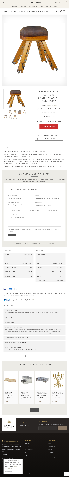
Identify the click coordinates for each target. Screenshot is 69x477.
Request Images (52, 210)
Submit (12, 235)
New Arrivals (15, 6)
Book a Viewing (34, 210)
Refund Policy (51, 455)
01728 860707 (23, 428)
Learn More (4, 454)
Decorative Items (52, 105)
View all (34, 410)
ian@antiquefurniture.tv (25, 425)
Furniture (22, 6)
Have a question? (50, 138)
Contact (55, 6)
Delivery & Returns (52, 446)
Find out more (37, 300)
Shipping (47, 6)
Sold (42, 6)
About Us (50, 443)
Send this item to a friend (36, 356)
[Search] (3, 2)
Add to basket (49, 126)
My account (50, 452)
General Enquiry (16, 210)
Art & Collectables (33, 6)
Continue (8, 471)
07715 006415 (30, 428)
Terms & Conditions (52, 458)
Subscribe (62, 428)
